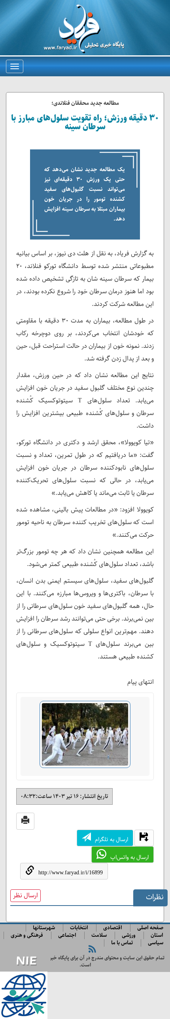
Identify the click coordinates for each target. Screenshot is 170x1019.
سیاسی (155, 942)
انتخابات (79, 927)
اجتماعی (67, 935)
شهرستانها (44, 927)
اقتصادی (112, 927)
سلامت (99, 935)
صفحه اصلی (150, 927)
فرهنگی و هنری (27, 935)
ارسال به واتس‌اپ (129, 857)
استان (157, 935)
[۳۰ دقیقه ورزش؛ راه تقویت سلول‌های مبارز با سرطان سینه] (85, 738)
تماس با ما (122, 942)
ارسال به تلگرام (111, 839)
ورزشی (129, 935)
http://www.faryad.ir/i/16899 (70, 873)
